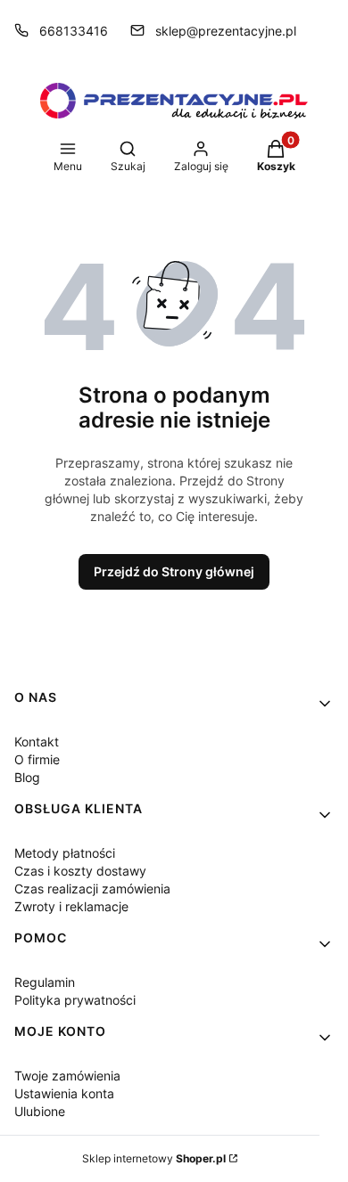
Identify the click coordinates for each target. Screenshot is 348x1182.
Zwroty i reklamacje (71, 906)
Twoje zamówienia (67, 1075)
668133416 (73, 30)
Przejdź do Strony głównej (174, 571)
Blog (27, 777)
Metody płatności (64, 852)
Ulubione (39, 1111)
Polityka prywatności (75, 999)
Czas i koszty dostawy (80, 870)
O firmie (37, 759)
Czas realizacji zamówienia (92, 888)
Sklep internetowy (154, 1158)
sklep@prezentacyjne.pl (225, 30)
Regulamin (44, 982)
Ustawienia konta (64, 1093)
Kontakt (36, 741)
